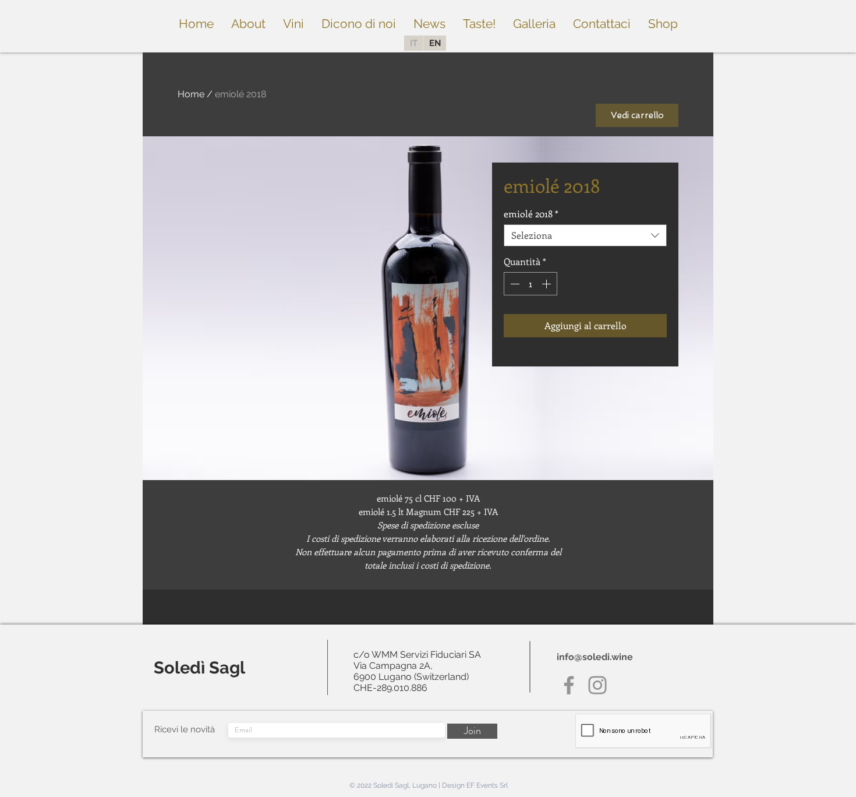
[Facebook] (569, 685)
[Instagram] (597, 685)
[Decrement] (513, 284)
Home (191, 94)
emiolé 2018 (531, 214)
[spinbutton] (530, 284)
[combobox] (585, 235)
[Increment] (547, 284)
